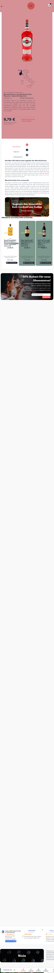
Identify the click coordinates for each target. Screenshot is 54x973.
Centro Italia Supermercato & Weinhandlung (13, 931)
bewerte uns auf (10, 941)
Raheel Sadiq (31, 930)
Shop (5, 92)
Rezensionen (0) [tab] (18, 157)
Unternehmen (45, 175)
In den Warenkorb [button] (12, 262)
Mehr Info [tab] (16, 151)
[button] (51, 969)
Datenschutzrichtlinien (45, 290)
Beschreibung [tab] (16, 146)
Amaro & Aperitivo (19, 92)
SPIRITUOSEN (10, 92)
